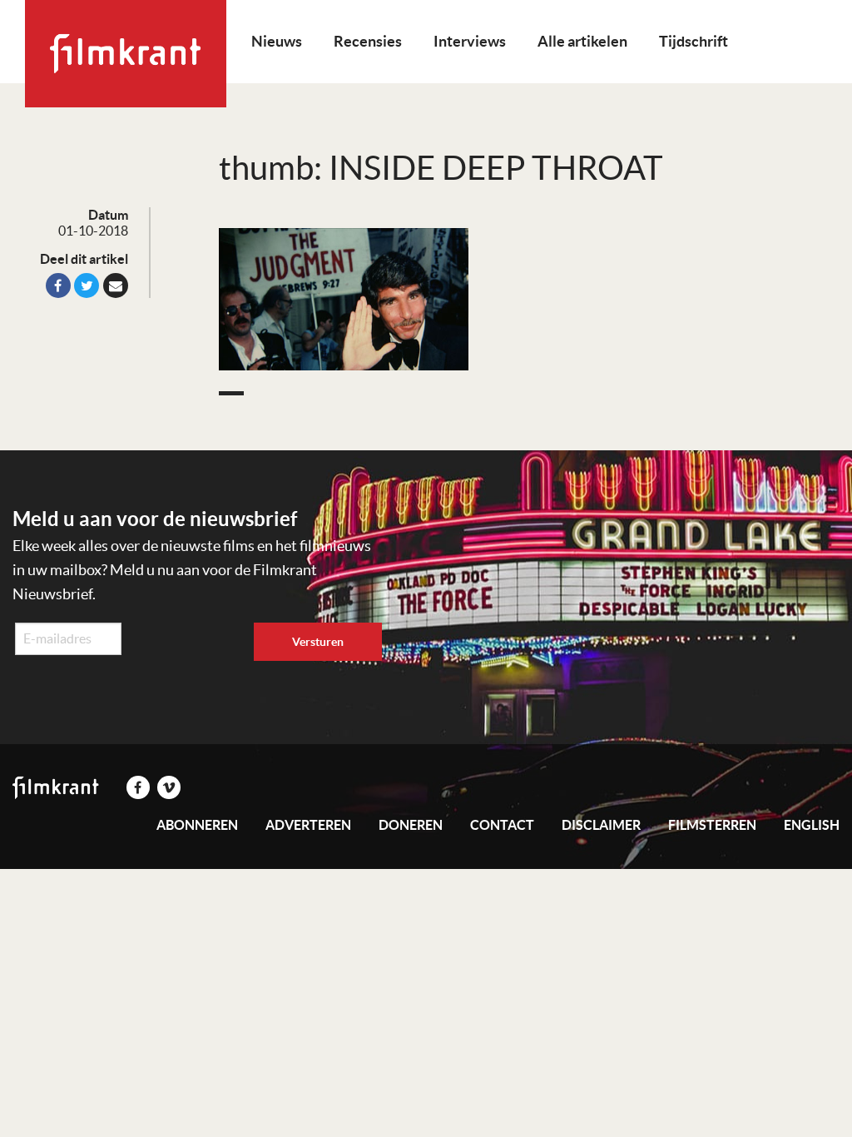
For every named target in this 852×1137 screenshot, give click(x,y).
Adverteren (308, 824)
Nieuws (276, 41)
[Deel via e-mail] (115, 285)
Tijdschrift (693, 41)
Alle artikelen (582, 41)
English (812, 824)
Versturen (318, 641)
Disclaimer (601, 824)
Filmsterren (712, 824)
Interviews (469, 41)
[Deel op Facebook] (58, 285)
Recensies (368, 41)
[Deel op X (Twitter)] (86, 285)
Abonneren (197, 824)
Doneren (411, 824)
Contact (502, 824)
